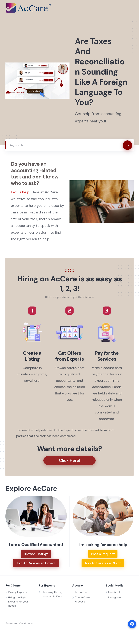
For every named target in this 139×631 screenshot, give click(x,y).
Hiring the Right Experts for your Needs (18, 601)
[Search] (127, 145)
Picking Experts (17, 592)
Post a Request (103, 554)
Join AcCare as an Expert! (36, 563)
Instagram (114, 597)
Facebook (114, 592)
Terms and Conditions (19, 623)
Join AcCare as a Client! (103, 563)
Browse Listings (36, 554)
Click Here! (69, 460)
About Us (81, 592)
